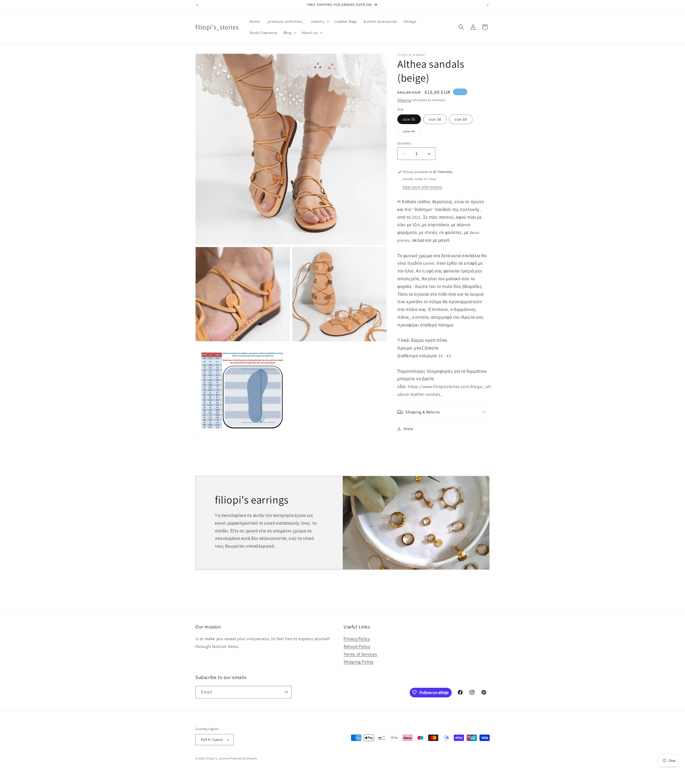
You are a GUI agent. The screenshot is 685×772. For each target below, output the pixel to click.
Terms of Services (360, 654)
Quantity (404, 143)
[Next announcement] (488, 5)
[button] (319, 21)
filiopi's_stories (217, 759)
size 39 (461, 119)
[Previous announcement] (197, 5)
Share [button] (408, 429)
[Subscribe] (285, 692)
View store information (422, 187)
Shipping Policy (359, 662)
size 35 (409, 119)
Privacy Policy (357, 639)
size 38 (435, 119)
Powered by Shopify (243, 759)
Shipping (404, 100)
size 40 (412, 132)
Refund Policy (357, 646)
